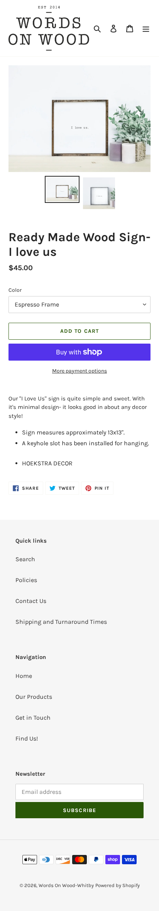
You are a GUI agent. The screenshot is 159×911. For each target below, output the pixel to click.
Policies (26, 580)
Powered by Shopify (117, 885)
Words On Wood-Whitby (66, 885)
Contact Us (30, 600)
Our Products (33, 696)
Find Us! (26, 738)
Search (25, 559)
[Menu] (146, 28)
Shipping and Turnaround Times (61, 621)
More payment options (79, 371)
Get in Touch (33, 717)
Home (23, 675)
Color (15, 290)
